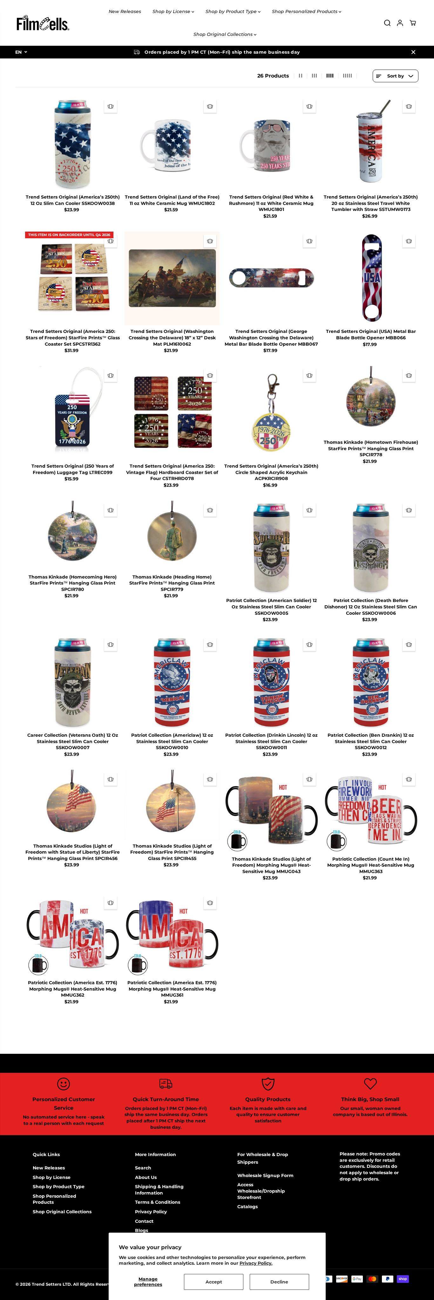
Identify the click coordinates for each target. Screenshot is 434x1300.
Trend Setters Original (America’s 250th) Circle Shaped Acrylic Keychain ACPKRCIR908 (271, 472)
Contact (144, 1221)
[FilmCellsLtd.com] (43, 22)
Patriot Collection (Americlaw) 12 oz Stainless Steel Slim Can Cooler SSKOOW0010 (172, 741)
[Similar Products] (111, 106)
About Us (146, 1177)
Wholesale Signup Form (265, 1175)
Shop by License (172, 11)
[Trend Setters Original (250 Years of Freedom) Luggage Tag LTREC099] (72, 413)
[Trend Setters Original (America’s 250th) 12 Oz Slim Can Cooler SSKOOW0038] (72, 144)
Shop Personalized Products (305, 11)
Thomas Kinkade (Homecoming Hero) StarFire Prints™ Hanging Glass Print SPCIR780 (73, 583)
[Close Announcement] (413, 52)
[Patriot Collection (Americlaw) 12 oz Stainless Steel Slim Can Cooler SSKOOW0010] (172, 682)
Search (143, 1168)
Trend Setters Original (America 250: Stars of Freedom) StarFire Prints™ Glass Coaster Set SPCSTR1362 (73, 337)
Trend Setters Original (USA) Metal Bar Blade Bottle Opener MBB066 (371, 334)
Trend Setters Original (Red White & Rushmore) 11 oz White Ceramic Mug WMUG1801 (271, 203)
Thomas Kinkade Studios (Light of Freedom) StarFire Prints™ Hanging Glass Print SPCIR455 (172, 852)
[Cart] (412, 23)
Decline (279, 1282)
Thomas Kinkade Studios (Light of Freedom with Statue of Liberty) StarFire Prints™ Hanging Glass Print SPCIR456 (72, 852)
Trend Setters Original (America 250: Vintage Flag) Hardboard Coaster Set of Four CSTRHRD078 (172, 472)
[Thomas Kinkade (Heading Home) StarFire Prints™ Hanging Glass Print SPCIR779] (172, 536)
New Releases (125, 11)
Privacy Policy (151, 1212)
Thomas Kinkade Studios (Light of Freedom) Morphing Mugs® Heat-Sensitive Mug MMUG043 (271, 865)
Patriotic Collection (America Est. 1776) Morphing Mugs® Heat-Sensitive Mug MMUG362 (72, 989)
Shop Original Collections (223, 34)
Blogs (141, 1230)
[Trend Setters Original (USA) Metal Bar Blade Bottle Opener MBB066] (370, 279)
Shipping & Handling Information (159, 1190)
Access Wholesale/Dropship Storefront (261, 1191)
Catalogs (247, 1206)
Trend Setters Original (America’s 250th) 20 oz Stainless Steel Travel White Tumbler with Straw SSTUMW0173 (371, 203)
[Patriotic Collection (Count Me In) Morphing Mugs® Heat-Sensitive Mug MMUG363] (370, 811)
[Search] (387, 23)
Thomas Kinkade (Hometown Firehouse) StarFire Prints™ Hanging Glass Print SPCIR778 (371, 448)
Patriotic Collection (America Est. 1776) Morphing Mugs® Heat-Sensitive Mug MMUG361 (172, 989)
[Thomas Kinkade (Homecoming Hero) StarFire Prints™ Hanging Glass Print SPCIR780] (72, 536)
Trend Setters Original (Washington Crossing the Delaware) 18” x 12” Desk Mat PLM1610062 (172, 337)
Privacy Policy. (256, 1263)
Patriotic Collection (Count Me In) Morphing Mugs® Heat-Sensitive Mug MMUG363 (370, 865)
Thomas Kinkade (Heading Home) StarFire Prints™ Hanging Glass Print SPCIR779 (172, 583)
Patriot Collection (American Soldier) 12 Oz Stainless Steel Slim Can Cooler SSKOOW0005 (271, 607)
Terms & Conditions (157, 1202)
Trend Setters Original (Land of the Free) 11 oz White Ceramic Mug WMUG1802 (172, 200)
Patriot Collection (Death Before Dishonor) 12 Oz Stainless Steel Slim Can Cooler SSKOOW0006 (370, 607)
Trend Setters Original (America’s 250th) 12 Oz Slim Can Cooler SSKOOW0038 (73, 200)
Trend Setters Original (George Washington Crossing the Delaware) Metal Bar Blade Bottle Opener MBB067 (271, 337)
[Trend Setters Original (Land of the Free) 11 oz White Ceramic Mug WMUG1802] (172, 144)
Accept (214, 1282)
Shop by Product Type (232, 11)
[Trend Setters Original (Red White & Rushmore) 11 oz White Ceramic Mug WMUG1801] (271, 144)
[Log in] (400, 23)
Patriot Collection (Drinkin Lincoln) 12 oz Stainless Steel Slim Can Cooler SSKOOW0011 (271, 741)
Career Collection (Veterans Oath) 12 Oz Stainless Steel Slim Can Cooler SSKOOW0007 (72, 741)
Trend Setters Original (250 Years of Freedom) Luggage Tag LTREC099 (72, 469)
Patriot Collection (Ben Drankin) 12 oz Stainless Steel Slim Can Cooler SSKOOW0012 (371, 741)
